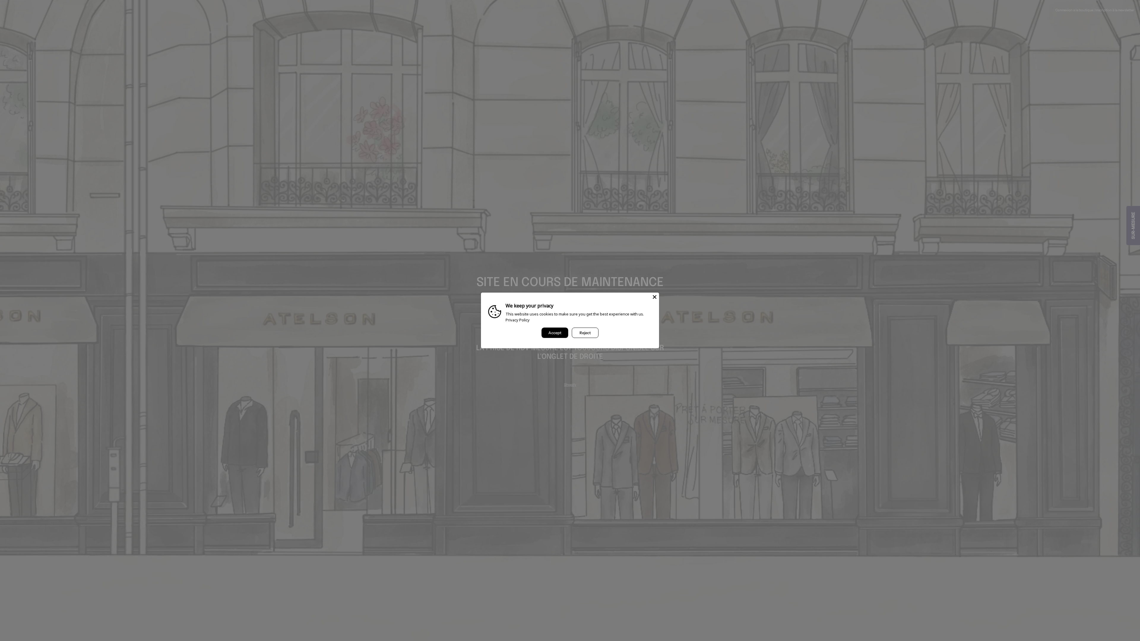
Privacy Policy (518, 320)
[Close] (655, 297)
